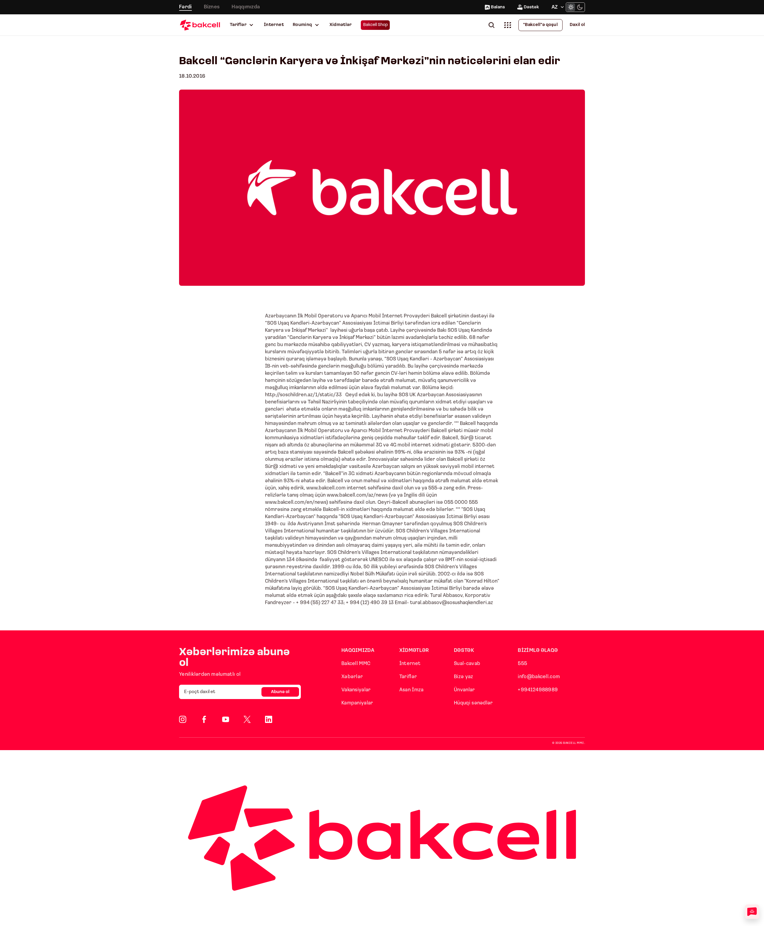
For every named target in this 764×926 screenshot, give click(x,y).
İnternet (274, 25)
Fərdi (185, 7)
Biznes (212, 7)
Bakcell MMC (355, 663)
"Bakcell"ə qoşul (540, 25)
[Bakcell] (200, 25)
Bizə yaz (463, 676)
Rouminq (302, 25)
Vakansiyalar (356, 689)
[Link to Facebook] (204, 719)
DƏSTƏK (464, 650)
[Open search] (493, 25)
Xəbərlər (352, 676)
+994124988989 (538, 689)
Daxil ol (577, 25)
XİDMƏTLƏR (414, 650)
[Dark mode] (580, 7)
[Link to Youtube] (225, 719)
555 (522, 663)
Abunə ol (280, 692)
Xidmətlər (340, 25)
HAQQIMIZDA (357, 650)
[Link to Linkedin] (268, 719)
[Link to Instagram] (182, 719)
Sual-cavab (467, 663)
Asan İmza (411, 689)
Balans (498, 7)
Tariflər (238, 25)
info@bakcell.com (539, 676)
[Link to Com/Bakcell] (247, 719)
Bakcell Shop (375, 25)
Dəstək (531, 7)
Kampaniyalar (357, 703)
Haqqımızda (246, 7)
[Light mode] (571, 7)
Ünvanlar (464, 689)
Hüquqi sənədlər (473, 703)
